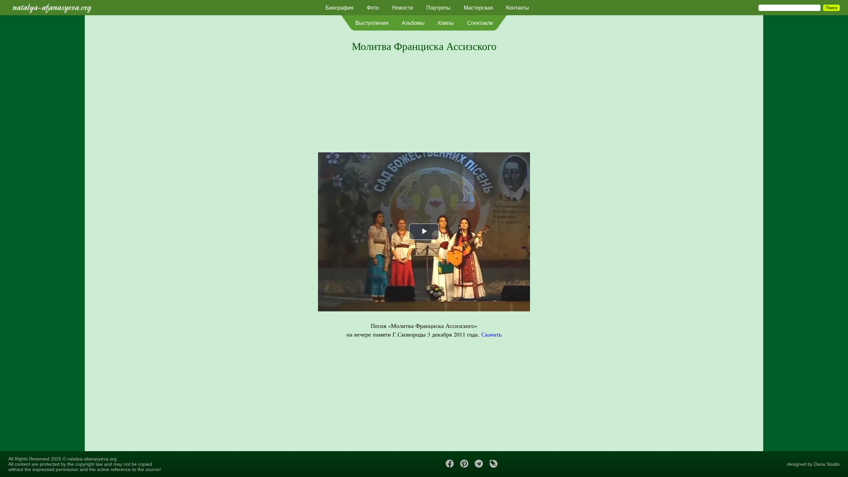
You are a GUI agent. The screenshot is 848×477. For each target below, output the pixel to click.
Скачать (491, 334)
